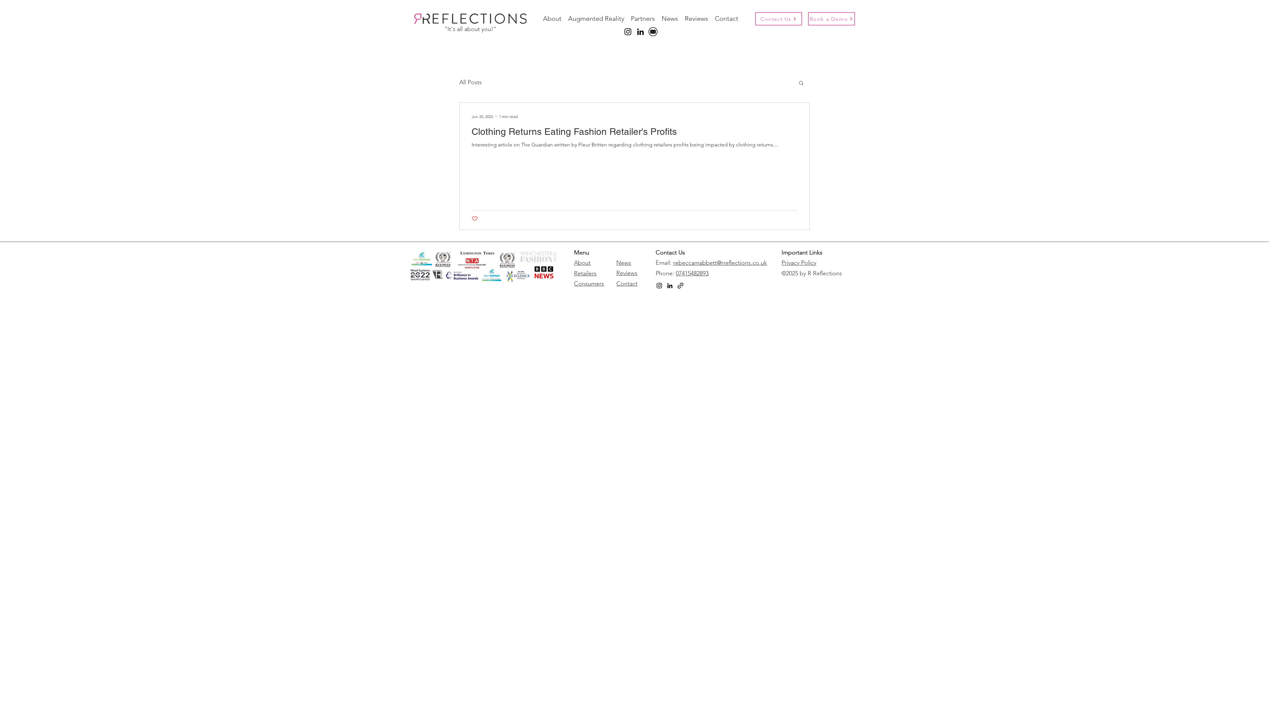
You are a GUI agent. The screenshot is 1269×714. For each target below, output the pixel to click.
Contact (626, 283)
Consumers (589, 283)
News (623, 262)
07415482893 (692, 273)
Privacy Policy (799, 262)
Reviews (626, 273)
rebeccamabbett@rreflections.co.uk (720, 262)
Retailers (585, 273)
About (582, 262)
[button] (801, 83)
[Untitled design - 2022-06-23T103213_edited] (653, 31)
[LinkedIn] (640, 31)
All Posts (470, 82)
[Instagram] (628, 31)
